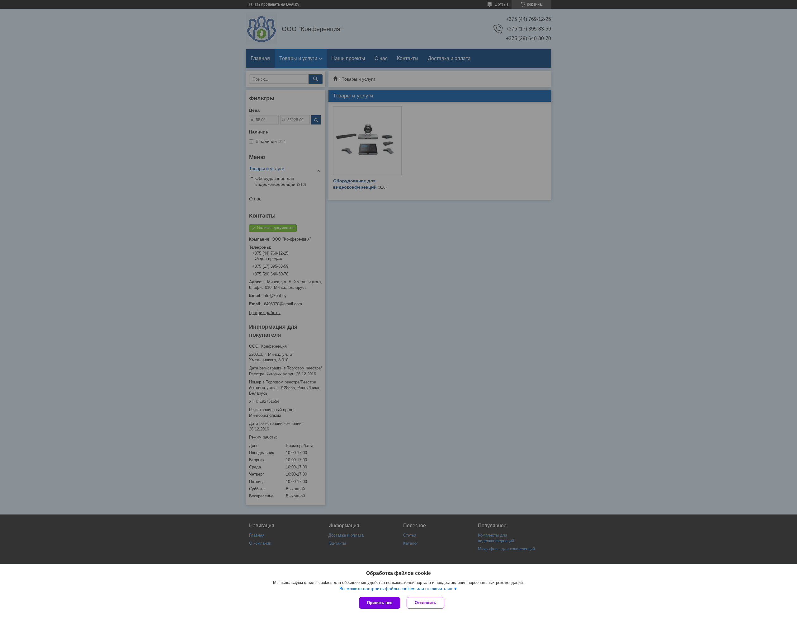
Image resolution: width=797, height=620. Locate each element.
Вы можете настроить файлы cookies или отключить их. (396, 588)
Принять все (379, 602)
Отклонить (425, 602)
